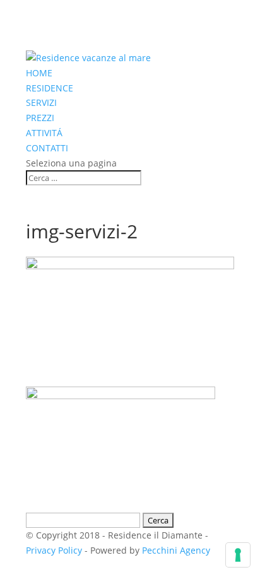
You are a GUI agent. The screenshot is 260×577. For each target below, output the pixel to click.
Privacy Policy (54, 550)
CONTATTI (47, 148)
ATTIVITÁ (44, 133)
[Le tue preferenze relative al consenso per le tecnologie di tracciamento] (238, 555)
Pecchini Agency (176, 550)
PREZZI (40, 118)
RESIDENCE (49, 88)
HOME (39, 73)
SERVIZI (41, 102)
